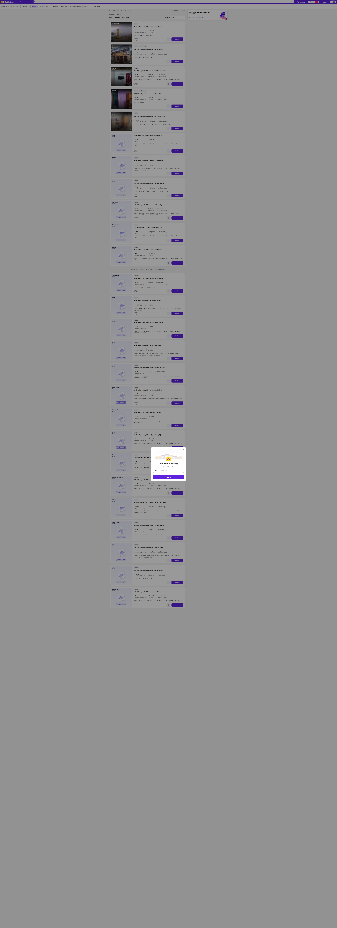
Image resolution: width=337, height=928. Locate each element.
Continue (168, 477)
